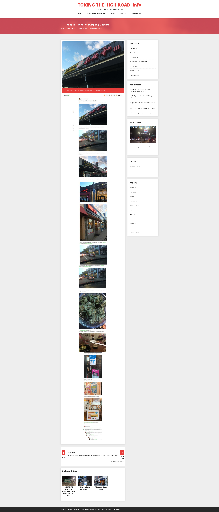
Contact (123, 13)
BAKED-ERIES (134, 48)
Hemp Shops (134, 57)
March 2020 (133, 228)
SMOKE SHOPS (134, 71)
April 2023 (133, 187)
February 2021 (134, 205)
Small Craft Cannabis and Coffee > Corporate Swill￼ (140, 90)
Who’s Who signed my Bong (138, 113)
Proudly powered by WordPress (89, 509)
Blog (113, 13)
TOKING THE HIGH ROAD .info (109, 5)
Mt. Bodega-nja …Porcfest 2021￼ (140, 96)
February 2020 (134, 232)
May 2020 (133, 219)
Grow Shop (133, 53)
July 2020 (132, 214)
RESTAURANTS (90, 90)
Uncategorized (134, 75)
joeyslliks (70, 90)
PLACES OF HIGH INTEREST (138, 62)
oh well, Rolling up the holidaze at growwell (142, 102)
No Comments (101, 90)
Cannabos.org (136, 13)
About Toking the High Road (96, 13)
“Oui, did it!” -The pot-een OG (138, 108)
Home (79, 13)
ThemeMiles (116, 509)
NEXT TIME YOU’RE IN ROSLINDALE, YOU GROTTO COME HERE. (68, 491)
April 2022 (133, 196)
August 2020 (134, 210)
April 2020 (133, 223)
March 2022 (133, 201)
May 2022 (133, 192)
